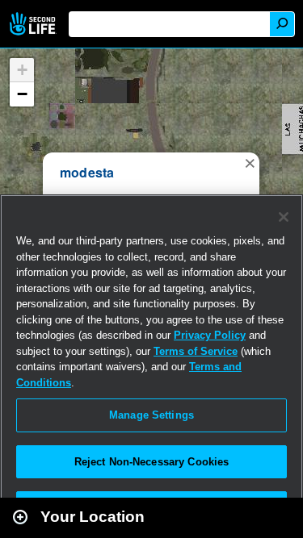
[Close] (283, 217)
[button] (249, 162)
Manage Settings (151, 415)
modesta (87, 172)
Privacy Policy (210, 335)
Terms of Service (196, 351)
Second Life (34, 23)
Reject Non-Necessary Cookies (151, 462)
